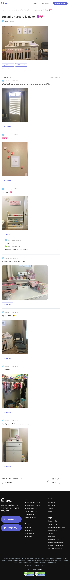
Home (4, 10)
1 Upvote (8, 126)
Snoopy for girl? (54, 478)
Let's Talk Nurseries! (24, 10)
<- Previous (8, 482)
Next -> (54, 482)
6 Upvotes (9, 65)
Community (11, 10)
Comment (22, 65)
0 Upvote (8, 234)
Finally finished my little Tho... (13, 478)
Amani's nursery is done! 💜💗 (42, 10)
